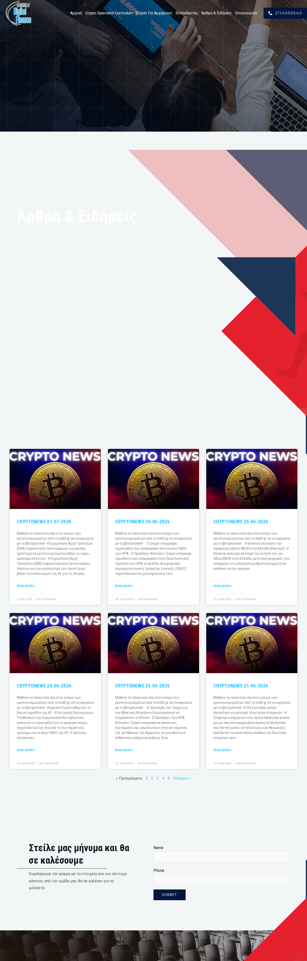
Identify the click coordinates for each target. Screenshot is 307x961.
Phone (159, 870)
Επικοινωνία (246, 13)
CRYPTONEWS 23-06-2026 (142, 686)
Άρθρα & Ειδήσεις (216, 13)
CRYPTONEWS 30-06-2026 (142, 522)
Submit (169, 895)
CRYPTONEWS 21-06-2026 (240, 686)
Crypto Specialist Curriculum (109, 13)
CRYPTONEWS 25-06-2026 (240, 522)
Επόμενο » (182, 778)
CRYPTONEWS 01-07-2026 (44, 522)
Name (158, 847)
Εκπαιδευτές (187, 13)
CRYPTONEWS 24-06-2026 (44, 686)
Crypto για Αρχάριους (154, 13)
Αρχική (76, 13)
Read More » (26, 586)
